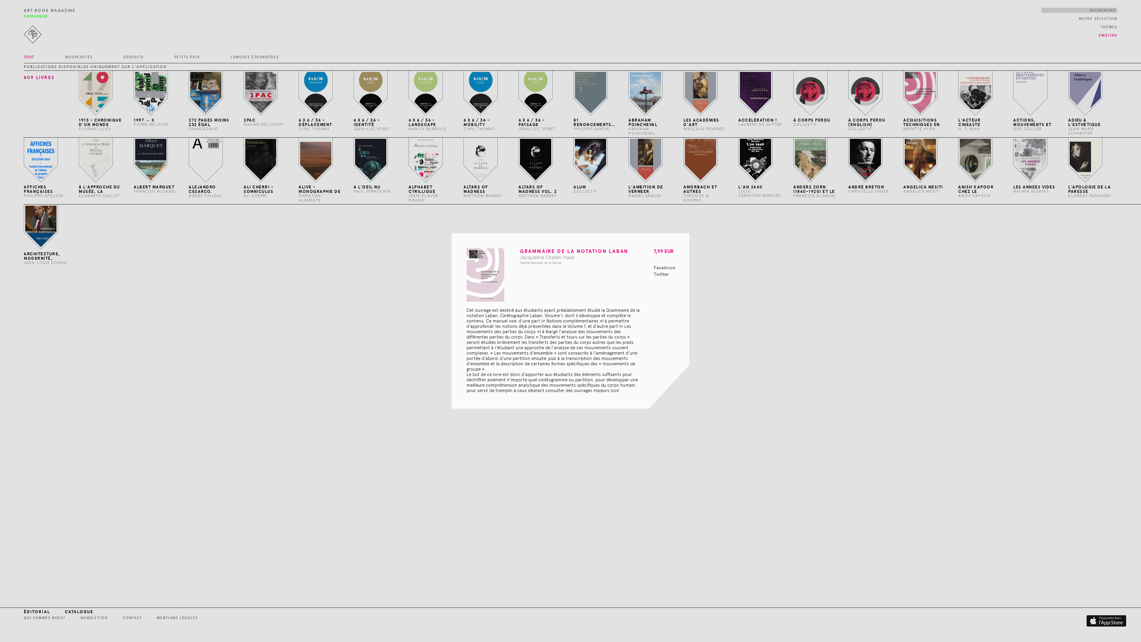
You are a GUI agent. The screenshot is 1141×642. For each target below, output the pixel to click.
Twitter (661, 274)
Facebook (665, 267)
